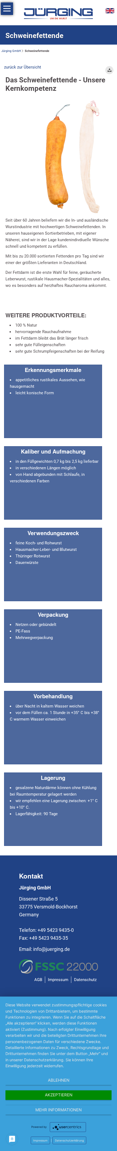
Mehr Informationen (58, 1109)
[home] (58, 13)
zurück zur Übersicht (22, 67)
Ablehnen (58, 1080)
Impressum (40, 1140)
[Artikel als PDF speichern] (109, 70)
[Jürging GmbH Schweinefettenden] (72, 157)
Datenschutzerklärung (69, 1140)
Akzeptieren (58, 1094)
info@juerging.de (51, 949)
